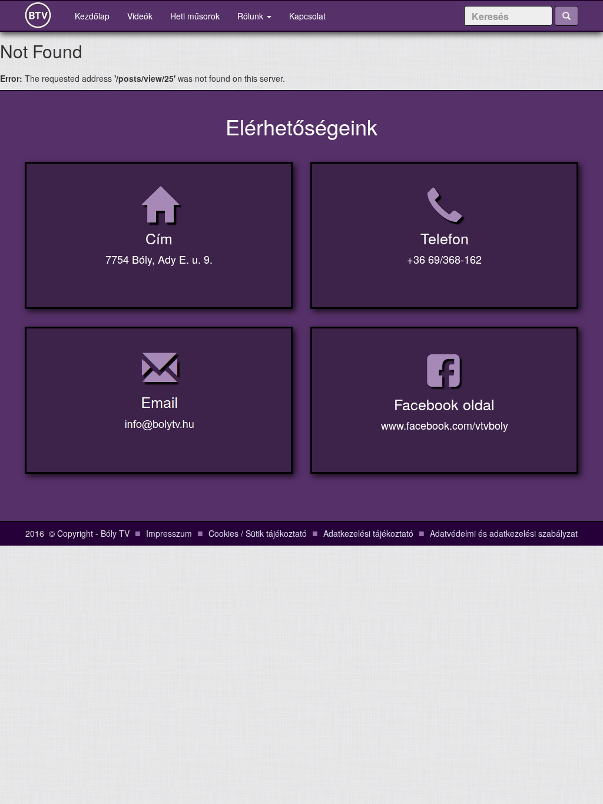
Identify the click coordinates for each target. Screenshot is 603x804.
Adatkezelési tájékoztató (368, 533)
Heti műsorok (195, 16)
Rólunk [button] (251, 16)
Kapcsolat (307, 16)
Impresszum (169, 533)
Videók (140, 16)
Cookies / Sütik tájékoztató (257, 533)
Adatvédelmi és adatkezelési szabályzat (504, 533)
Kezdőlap (96, 15)
